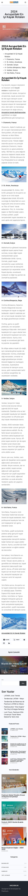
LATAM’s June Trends (12, 696)
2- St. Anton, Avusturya (13, 62)
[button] (5, 673)
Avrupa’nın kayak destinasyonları (14, 112)
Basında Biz (5, 863)
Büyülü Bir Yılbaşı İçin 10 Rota (14, 664)
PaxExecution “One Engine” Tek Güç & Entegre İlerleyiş (14, 708)
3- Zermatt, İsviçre (11, 65)
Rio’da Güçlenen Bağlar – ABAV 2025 (13, 848)
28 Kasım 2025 (13, 762)
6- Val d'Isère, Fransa (12, 73)
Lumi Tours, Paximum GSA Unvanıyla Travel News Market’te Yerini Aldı (13, 714)
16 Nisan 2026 (13, 746)
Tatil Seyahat (6, 875)
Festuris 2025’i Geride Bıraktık (12, 822)
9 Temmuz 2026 (14, 730)
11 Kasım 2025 (5, 823)
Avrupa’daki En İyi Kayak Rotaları (13, 633)
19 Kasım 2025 (5, 798)
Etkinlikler (5, 867)
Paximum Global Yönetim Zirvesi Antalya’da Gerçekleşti (13, 796)
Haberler (4, 871)
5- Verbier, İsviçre (11, 70)
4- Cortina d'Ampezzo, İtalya (15, 67)
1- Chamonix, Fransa (12, 59)
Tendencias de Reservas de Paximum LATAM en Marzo (14, 703)
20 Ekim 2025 (5, 850)
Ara (3, 679)
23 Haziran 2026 (14, 737)
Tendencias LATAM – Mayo (14, 699)
